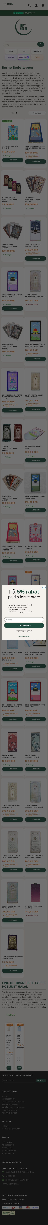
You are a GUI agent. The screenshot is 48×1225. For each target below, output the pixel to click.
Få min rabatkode (24, 625)
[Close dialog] (43, 587)
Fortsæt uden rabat (24, 636)
